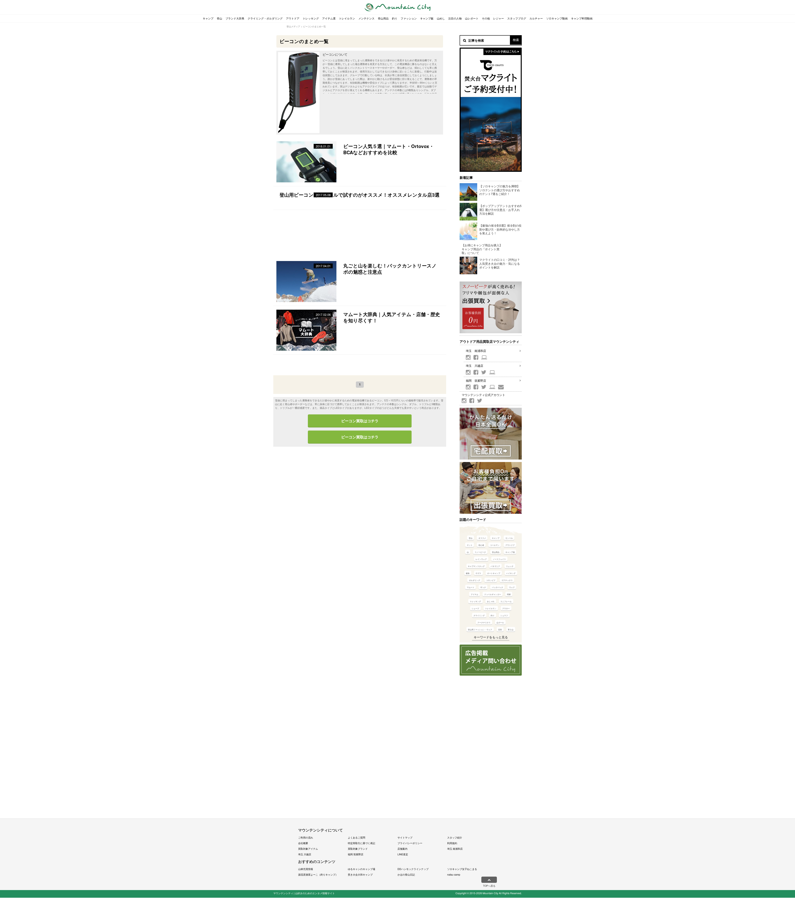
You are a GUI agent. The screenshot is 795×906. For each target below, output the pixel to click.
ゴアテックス (507, 580)
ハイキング (511, 573)
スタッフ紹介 (454, 837)
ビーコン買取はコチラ (359, 421)
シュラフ (504, 615)
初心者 (481, 545)
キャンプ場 (510, 552)
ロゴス (478, 573)
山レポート (471, 18)
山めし (441, 18)
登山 (219, 18)
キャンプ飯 (427, 18)
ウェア (512, 587)
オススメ (482, 538)
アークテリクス (483, 622)
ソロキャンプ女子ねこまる (462, 869)
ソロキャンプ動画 (557, 18)
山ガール (500, 622)
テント (469, 545)
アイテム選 (329, 18)
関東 (509, 594)
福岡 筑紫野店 (476, 380)
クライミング (479, 615)
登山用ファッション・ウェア (480, 629)
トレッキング (311, 18)
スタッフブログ (516, 18)
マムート (470, 587)
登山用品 (383, 18)
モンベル (509, 538)
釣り (394, 18)
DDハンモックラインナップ (413, 869)
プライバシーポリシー (410, 843)
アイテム (474, 594)
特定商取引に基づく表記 (361, 843)
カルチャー (536, 18)
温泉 (500, 629)
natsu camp (453, 874)
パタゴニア (495, 566)
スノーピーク (480, 552)
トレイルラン (347, 18)
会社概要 (303, 843)
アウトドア (292, 18)
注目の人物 (455, 18)
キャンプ (208, 18)
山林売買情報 (305, 869)
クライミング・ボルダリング (265, 18)
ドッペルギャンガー (492, 594)
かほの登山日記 (406, 874)
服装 (468, 573)
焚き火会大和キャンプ (360, 874)
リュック (509, 566)
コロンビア (490, 580)
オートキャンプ (493, 573)
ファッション (409, 18)
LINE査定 (403, 854)
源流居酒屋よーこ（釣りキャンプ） (318, 874)
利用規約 (452, 843)
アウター (506, 608)
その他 (486, 18)
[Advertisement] (359, 233)
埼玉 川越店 (474, 365)
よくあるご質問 (356, 837)
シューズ (475, 608)
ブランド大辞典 (234, 18)
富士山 (510, 629)
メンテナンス (366, 18)
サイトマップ (405, 837)
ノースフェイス (499, 559)
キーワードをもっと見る (491, 637)
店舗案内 (402, 848)
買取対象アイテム (308, 848)
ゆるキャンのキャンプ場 (361, 869)
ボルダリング (474, 580)
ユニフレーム (506, 601)
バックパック (497, 587)
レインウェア (481, 559)
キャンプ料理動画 (582, 18)
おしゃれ (490, 601)
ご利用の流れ (305, 837)
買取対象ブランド (358, 848)
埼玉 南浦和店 (476, 351)
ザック (483, 587)
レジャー (498, 18)
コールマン (494, 545)
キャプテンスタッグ (476, 566)
